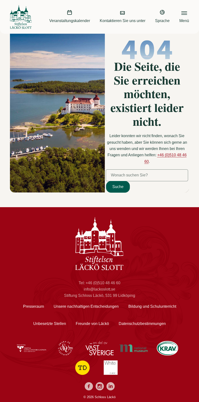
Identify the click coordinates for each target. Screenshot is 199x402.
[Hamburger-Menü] (184, 12)
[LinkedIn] (110, 387)
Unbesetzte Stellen (49, 324)
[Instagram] (99, 387)
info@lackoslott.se (99, 289)
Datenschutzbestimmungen (142, 324)
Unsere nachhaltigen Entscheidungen (86, 306)
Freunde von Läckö (92, 324)
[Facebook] (88, 387)
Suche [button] (118, 187)
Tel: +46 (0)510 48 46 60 (99, 283)
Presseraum (33, 306)
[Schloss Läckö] (21, 26)
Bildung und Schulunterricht (152, 306)
